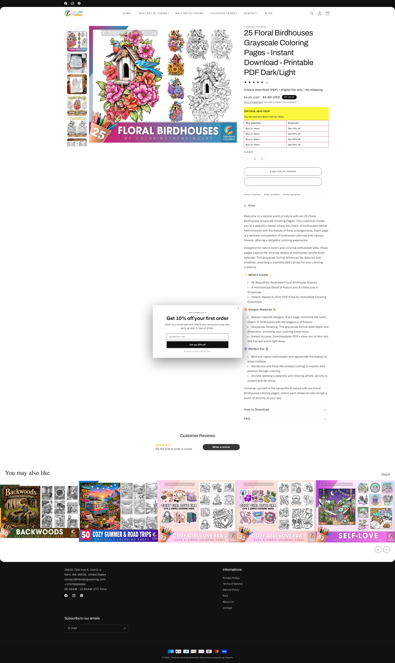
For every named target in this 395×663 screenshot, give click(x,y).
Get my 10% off (198, 344)
